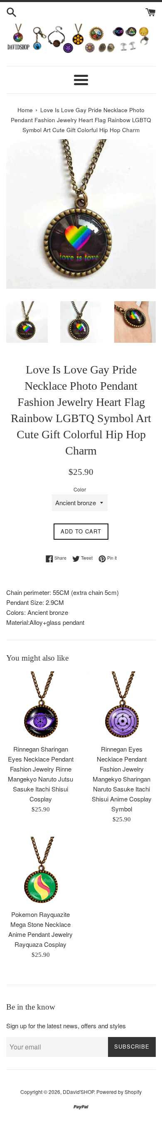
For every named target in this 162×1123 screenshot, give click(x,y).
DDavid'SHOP (78, 1091)
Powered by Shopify (119, 1091)
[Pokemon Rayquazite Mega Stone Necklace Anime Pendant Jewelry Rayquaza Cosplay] (40, 871)
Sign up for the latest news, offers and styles (66, 1025)
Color (80, 489)
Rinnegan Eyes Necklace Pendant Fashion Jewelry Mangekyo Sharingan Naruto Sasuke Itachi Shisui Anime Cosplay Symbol (122, 779)
